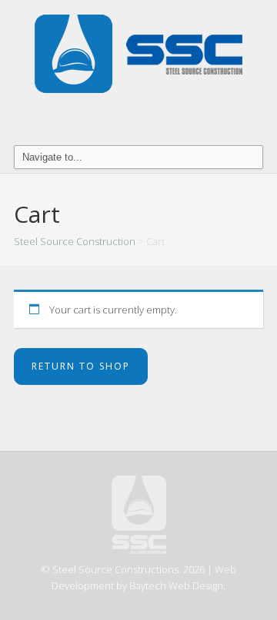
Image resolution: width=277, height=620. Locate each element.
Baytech (147, 585)
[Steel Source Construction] (138, 53)
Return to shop (81, 366)
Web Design (196, 585)
